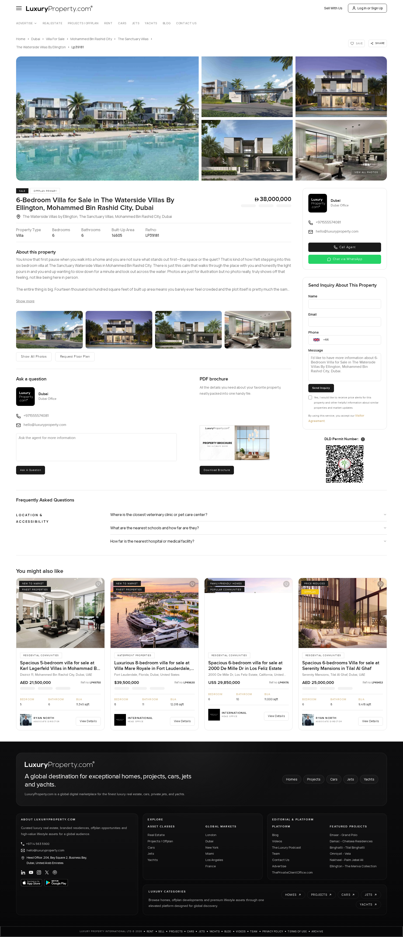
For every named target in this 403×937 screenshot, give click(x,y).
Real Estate (53, 23)
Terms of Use (297, 931)
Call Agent (347, 247)
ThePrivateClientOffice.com (292, 872)
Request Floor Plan (75, 357)
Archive (317, 931)
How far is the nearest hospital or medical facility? (152, 541)
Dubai (35, 39)
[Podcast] (55, 872)
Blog (166, 23)
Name (312, 296)
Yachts (151, 23)
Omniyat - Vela (340, 853)
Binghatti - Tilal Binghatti (347, 847)
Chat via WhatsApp (347, 259)
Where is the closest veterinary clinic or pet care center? (158, 514)
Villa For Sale (55, 39)
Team (276, 853)
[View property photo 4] (188, 329)
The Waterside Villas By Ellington (41, 47)
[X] (47, 872)
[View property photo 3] (119, 329)
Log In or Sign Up (370, 8)
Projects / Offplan (160, 841)
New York (212, 847)
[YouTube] (31, 872)
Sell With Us (333, 8)
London (210, 835)
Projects (313, 779)
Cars (122, 23)
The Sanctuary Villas (133, 39)
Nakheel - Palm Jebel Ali (346, 860)
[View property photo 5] (258, 329)
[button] (107, 118)
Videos (277, 841)
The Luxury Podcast (286, 847)
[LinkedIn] (23, 872)
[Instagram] (39, 872)
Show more (25, 301)
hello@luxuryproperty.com (45, 850)
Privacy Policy (272, 931)
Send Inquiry (321, 388)
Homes (291, 779)
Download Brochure (217, 470)
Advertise (24, 23)
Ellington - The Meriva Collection (353, 866)
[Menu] (19, 8)
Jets (135, 23)
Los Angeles (214, 860)
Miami (209, 853)
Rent (108, 23)
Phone (313, 332)
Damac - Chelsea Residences (351, 841)
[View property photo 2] (49, 329)
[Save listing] (98, 584)
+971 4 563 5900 (37, 844)
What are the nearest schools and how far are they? (154, 527)
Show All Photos (34, 357)
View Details (88, 721)
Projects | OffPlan (83, 23)
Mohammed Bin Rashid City (91, 39)
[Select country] (316, 340)
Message (315, 350)
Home (20, 39)
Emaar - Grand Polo (343, 835)
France (210, 866)
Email (312, 314)
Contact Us (186, 23)
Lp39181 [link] (78, 47)
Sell (162, 931)
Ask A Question (30, 470)
